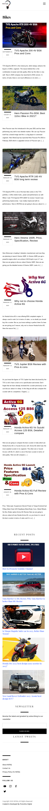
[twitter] (5, 791)
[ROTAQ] (6, 8)
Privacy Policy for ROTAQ (11, 772)
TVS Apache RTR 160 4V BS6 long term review (28, 178)
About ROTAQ (7, 765)
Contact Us (6, 768)
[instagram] (10, 786)
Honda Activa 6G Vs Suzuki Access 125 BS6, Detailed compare (29, 430)
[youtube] (5, 786)
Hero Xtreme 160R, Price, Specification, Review (28, 239)
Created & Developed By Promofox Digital (17, 804)
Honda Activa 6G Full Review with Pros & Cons (30, 492)
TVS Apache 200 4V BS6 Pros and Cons (28, 52)
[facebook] (16, 786)
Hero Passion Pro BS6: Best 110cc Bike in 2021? (29, 114)
